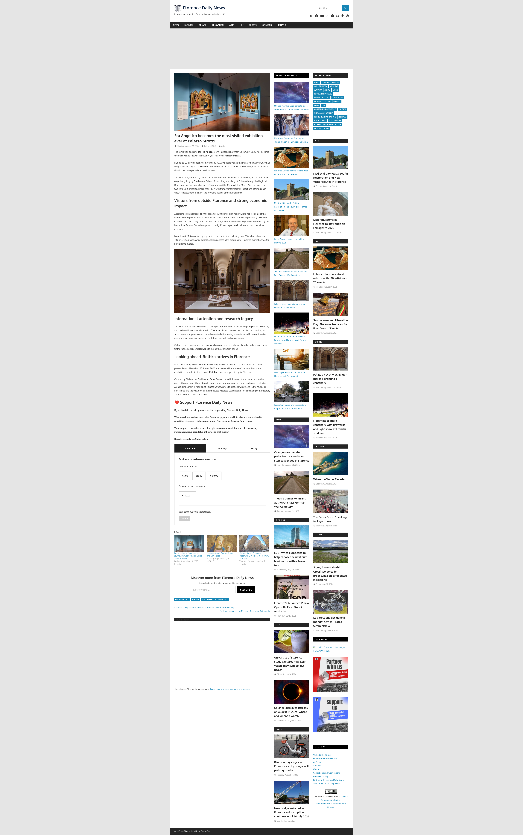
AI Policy (317, 762)
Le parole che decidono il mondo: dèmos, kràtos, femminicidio (329, 622)
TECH (278, 625)
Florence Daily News (204, 7)
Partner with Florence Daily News (328, 780)
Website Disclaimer (322, 755)
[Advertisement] (261, 49)
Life (242, 25)
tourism (335, 82)
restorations (335, 121)
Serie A (327, 90)
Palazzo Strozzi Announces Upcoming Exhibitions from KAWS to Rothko (254, 556)
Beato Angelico (182, 599)
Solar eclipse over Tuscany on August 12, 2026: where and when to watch (291, 712)
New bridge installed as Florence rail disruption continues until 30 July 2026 (291, 812)
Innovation (218, 25)
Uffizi (316, 82)
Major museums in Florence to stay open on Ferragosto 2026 (329, 224)
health (338, 125)
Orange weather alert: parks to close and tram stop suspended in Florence (291, 456)
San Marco (223, 599)
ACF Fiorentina (320, 86)
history (336, 101)
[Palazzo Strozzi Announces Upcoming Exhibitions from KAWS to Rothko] (254, 543)
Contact (316, 769)
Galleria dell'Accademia (325, 109)
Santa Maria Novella (323, 113)
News (176, 25)
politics (342, 109)
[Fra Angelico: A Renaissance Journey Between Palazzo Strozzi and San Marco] (189, 543)
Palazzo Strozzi (209, 599)
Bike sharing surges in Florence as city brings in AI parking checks (291, 766)
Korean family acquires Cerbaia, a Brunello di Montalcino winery (205, 607)
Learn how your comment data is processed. (230, 689)
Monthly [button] (222, 448)
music (335, 90)
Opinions (267, 25)
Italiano (281, 25)
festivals (342, 117)
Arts (231, 25)
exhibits (195, 599)
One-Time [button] (190, 448)
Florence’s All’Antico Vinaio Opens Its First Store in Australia (291, 607)
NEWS (278, 419)
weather (318, 90)
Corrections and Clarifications (326, 773)
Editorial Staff (210, 146)
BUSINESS (280, 520)
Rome (316, 105)
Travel (202, 25)
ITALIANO (319, 535)
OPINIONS (319, 446)
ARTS (317, 141)
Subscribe (246, 589)
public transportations (325, 117)
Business (188, 25)
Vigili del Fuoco (321, 128)
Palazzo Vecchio (321, 98)
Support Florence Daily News (326, 783)
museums (334, 86)
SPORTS (318, 342)
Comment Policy (320, 776)
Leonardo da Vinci (322, 101)
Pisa (323, 105)
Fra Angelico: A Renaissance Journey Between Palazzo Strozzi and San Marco (188, 556)
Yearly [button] (254, 448)
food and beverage (323, 94)
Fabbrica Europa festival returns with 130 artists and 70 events (330, 278)
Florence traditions (323, 125)
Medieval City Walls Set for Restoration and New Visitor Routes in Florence (290, 207)
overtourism (320, 121)
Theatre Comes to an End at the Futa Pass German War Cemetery (290, 502)
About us (317, 765)
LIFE (316, 241)
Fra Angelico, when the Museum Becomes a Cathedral (244, 611)
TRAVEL (279, 729)
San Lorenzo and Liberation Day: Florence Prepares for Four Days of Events (330, 324)
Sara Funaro (337, 98)
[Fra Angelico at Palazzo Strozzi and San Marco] (222, 543)
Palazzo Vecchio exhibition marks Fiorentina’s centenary (330, 379)
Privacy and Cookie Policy (325, 758)
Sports (253, 25)
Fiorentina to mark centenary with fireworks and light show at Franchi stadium (290, 340)
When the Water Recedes (329, 479)
